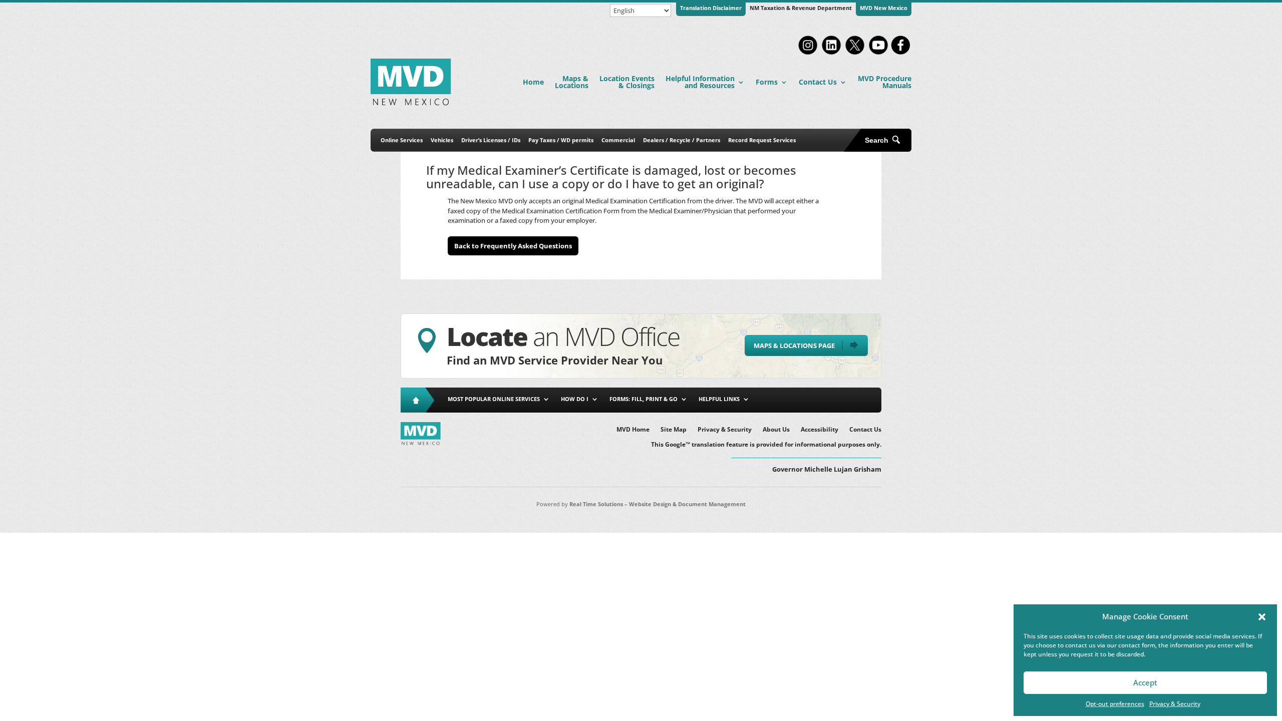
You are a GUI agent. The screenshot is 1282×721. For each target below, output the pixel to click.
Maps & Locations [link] (571, 82)
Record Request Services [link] (762, 140)
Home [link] (533, 82)
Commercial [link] (618, 140)
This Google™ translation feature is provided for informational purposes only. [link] (766, 445)
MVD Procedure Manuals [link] (884, 82)
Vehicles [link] (442, 140)
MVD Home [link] (633, 430)
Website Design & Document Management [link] (687, 504)
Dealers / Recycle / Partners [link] (681, 140)
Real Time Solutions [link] (596, 504)
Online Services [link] (402, 140)
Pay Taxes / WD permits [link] (560, 140)
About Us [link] (776, 430)
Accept (1145, 682)
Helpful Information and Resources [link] (700, 82)
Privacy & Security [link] (1174, 703)
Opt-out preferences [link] (1115, 703)
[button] (1262, 617)
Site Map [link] (674, 430)
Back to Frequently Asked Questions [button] (513, 245)
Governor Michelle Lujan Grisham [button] (826, 469)
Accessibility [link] (819, 430)
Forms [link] (767, 82)
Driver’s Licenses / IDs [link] (490, 140)
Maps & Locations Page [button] (794, 345)
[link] (808, 53)
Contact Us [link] (818, 82)
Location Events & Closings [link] (627, 82)
